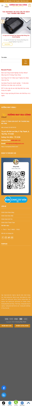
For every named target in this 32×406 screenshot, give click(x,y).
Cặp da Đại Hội (7, 295)
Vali (7, 301)
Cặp (2, 295)
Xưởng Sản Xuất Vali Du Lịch (12, 306)
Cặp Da (14, 295)
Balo (22, 295)
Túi (6, 299)
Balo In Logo (16, 297)
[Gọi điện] (16, 402)
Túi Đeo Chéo (25, 299)
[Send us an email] (12, 237)
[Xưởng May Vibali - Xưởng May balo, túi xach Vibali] (16, 5)
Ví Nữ (28, 301)
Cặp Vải (18, 295)
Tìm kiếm (4, 57)
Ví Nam (24, 301)
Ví (21, 301)
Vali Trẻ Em (17, 301)
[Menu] (2, 5)
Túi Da (15, 299)
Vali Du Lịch (11, 301)
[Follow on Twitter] (9, 237)
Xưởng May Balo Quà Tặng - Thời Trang (10, 303)
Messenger (22, 405)
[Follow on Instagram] (6, 237)
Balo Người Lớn (23, 297)
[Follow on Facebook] (2, 237)
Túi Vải (19, 299)
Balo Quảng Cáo (8, 297)
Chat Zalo (10, 405)
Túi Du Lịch (10, 299)
